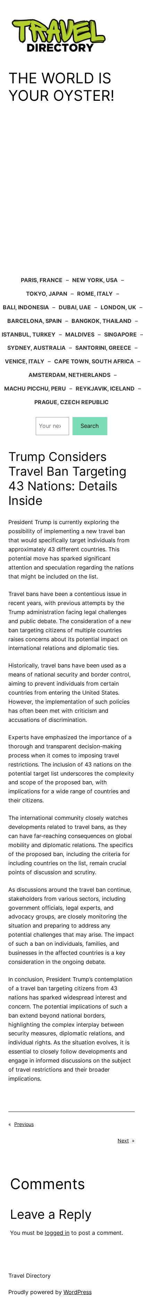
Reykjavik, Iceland (105, 388)
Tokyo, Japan (46, 293)
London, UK (118, 307)
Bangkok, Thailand (102, 320)
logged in (57, 1232)
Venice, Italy (24, 361)
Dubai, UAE (75, 307)
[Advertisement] (71, 194)
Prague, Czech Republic (71, 402)
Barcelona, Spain (34, 320)
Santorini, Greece (103, 347)
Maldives (79, 334)
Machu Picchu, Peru (35, 388)
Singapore (120, 334)
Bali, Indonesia (26, 307)
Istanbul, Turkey (29, 334)
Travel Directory (29, 1275)
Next (123, 1140)
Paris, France (41, 280)
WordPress (78, 1292)
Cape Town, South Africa (94, 361)
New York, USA (95, 280)
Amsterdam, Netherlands (69, 374)
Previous (24, 1124)
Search (90, 425)
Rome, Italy (95, 293)
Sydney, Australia (36, 347)
